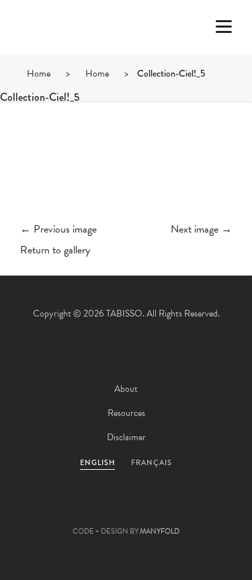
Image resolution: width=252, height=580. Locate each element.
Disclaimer (126, 437)
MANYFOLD (159, 531)
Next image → (201, 229)
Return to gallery (55, 250)
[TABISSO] (63, 66)
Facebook (90, 510)
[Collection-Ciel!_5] (126, 173)
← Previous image (58, 229)
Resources (126, 413)
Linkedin (162, 510)
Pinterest (126, 510)
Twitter (53, 510)
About (126, 389)
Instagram (199, 510)
